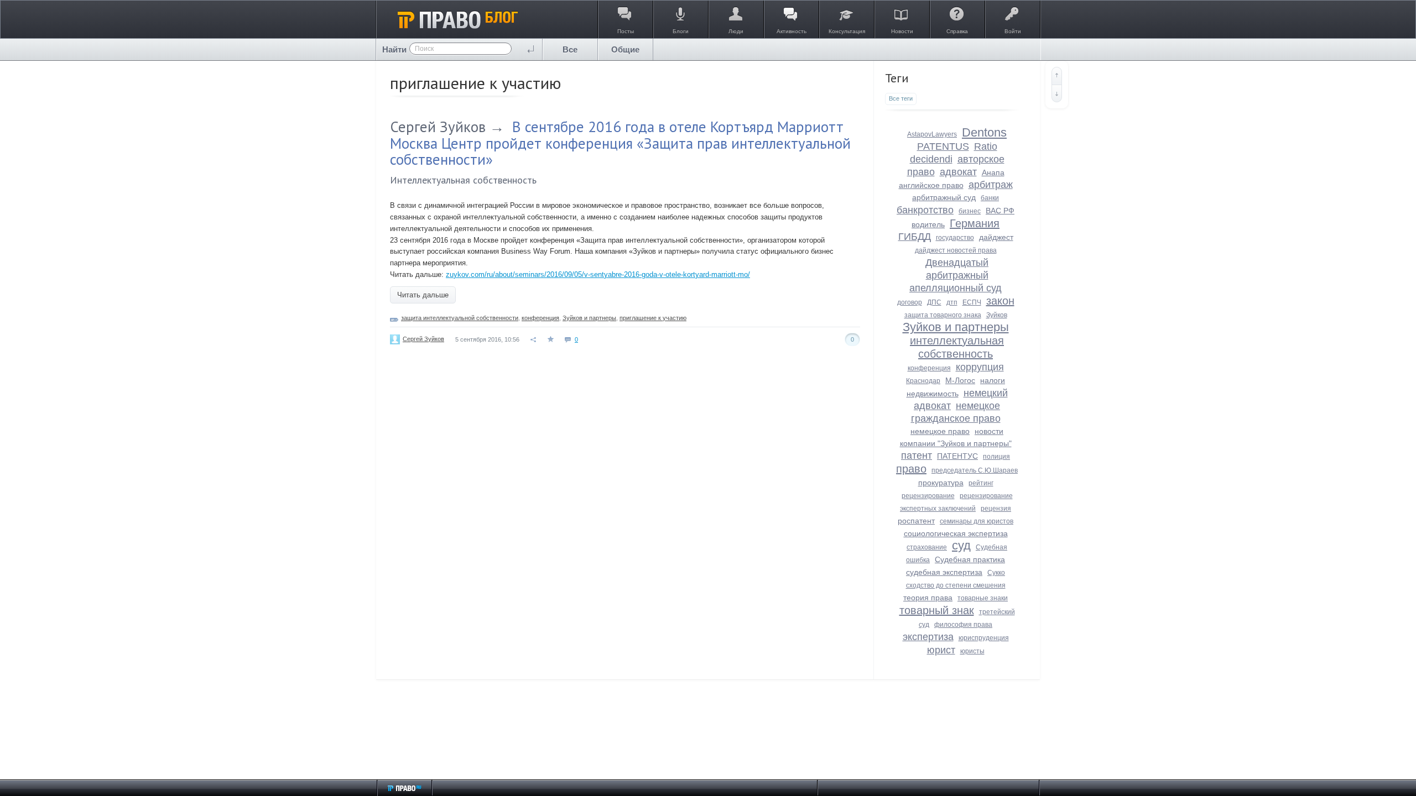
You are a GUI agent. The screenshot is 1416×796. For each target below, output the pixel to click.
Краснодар (923, 381)
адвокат (958, 171)
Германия (974, 223)
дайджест (996, 237)
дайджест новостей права (956, 250)
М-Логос (960, 380)
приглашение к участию (653, 318)
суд (961, 545)
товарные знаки (982, 598)
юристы (972, 651)
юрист (941, 650)
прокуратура (941, 482)
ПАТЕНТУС (957, 456)
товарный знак (936, 610)
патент (916, 455)
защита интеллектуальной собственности (459, 318)
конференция (540, 318)
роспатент (916, 520)
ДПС (934, 302)
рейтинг (981, 483)
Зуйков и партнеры (589, 318)
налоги (992, 380)
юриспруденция (984, 638)
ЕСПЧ (971, 302)
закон (1000, 301)
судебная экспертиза (944, 572)
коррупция (980, 367)
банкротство (925, 210)
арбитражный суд (944, 197)
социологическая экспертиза (956, 533)
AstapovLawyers (932, 134)
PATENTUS (943, 146)
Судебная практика (970, 559)
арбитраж (991, 184)
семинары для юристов (976, 521)
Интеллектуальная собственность (463, 180)
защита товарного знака (942, 315)
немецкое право (940, 431)
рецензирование (928, 496)
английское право (931, 185)
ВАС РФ (1000, 210)
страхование (927, 547)
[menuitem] (570, 49)
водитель (928, 224)
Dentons (984, 132)
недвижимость (933, 393)
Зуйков (996, 315)
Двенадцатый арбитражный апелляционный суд (955, 275)
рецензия (996, 508)
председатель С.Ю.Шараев (974, 470)
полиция (996, 456)
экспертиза (928, 636)
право (911, 469)
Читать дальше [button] (423, 295)
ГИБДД (914, 236)
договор (909, 302)
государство (955, 238)
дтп (951, 302)
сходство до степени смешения (956, 585)
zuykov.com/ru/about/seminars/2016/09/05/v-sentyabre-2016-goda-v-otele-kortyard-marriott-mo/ (598, 274)
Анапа (993, 172)
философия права (963, 625)
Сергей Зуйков (438, 126)
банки (990, 198)
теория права (927, 597)
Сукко (996, 573)
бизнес (970, 211)
